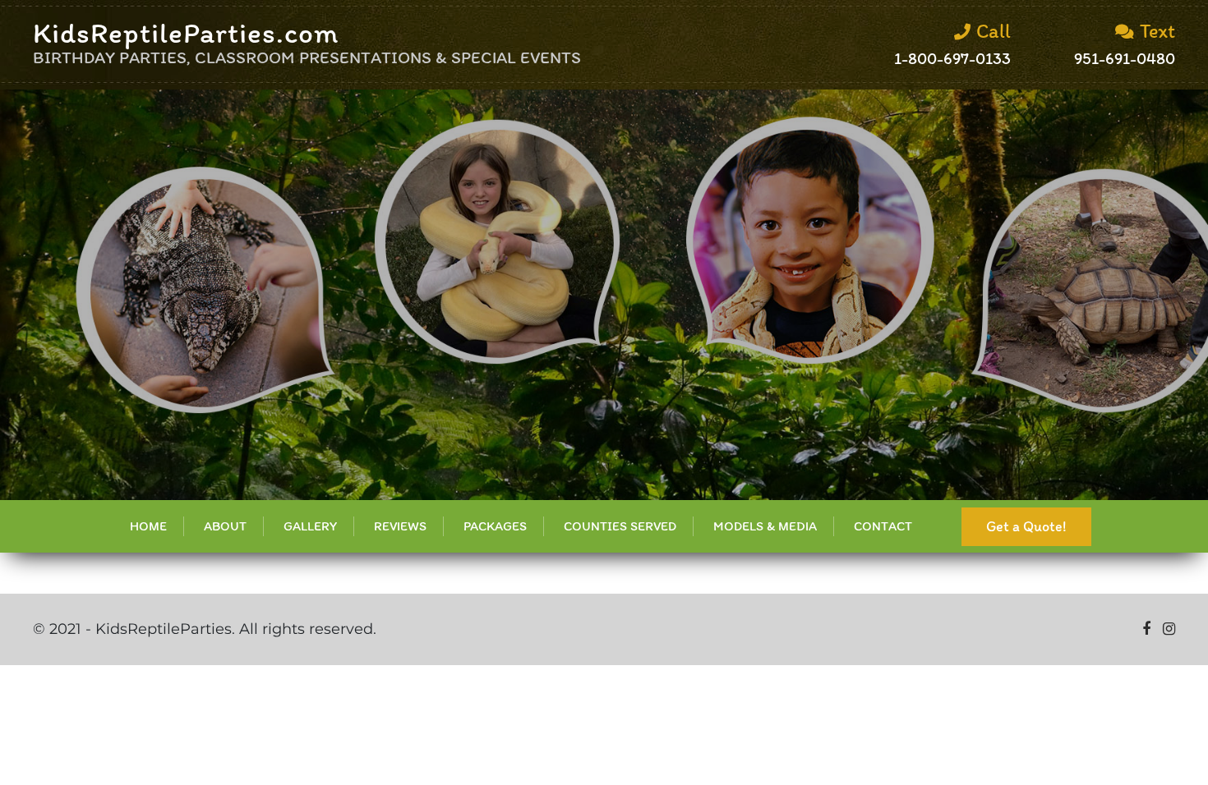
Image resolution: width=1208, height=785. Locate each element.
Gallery (310, 526)
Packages (495, 526)
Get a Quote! (1026, 526)
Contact (883, 526)
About (225, 526)
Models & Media (765, 526)
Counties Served (620, 526)
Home (148, 526)
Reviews (400, 526)
